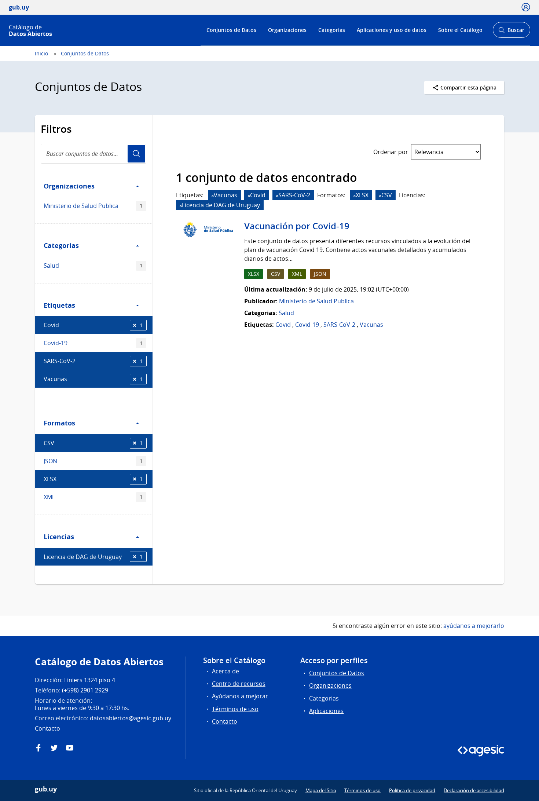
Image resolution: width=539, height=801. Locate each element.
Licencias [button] (59, 536)
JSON (93, 461)
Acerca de (225, 671)
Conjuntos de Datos (231, 29)
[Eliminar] (213, 195)
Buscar (511, 32)
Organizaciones (287, 29)
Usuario (136, 153)
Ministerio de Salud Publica (93, 206)
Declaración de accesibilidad (474, 790)
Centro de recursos (238, 684)
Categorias (331, 29)
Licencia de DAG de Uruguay (93, 557)
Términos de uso (235, 709)
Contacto (224, 721)
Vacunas (93, 379)
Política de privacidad (412, 790)
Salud (93, 265)
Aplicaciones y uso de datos (391, 29)
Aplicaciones (326, 711)
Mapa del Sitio (320, 790)
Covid (93, 325)
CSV (93, 443)
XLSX (93, 479)
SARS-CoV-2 (93, 361)
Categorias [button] (61, 245)
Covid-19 (93, 343)
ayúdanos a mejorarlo (473, 626)
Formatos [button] (59, 423)
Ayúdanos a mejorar (240, 696)
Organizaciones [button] (69, 186)
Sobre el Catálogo (460, 29)
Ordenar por (390, 152)
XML (93, 497)
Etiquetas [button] (59, 305)
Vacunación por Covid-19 (296, 226)
